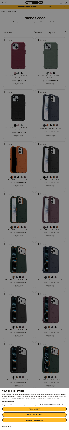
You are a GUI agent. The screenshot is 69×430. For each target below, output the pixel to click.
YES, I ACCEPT (34, 409)
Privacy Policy (6, 426)
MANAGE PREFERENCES (34, 420)
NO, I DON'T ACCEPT (34, 414)
